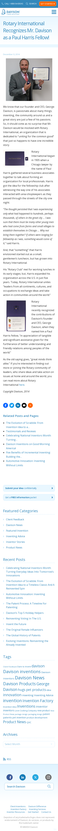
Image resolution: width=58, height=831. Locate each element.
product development (37, 717)
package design (21, 714)
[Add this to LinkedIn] (17, 405)
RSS (9, 759)
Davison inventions (22, 671)
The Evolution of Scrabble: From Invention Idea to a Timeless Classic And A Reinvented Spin (30, 584)
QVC (29, 722)
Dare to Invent (24, 666)
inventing (27, 695)
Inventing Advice (15, 536)
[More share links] (30, 405)
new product (43, 710)
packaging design (35, 714)
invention (12, 700)
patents (7, 717)
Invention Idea (10, 706)
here (21, 384)
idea (49, 690)
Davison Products (19, 684)
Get (21, 497)
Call (14, 3)
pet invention (19, 717)
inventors (8, 710)
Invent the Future (16, 624)
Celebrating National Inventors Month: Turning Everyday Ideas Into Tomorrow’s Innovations (30, 571)
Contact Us (46, 812)
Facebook (9, 777)
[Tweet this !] (11, 405)
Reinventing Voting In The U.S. (23, 618)
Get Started (47, 3)
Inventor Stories (15, 542)
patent (46, 714)
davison (38, 665)
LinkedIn (22, 777)
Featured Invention (17, 530)
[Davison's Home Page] (11, 12)
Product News (14, 547)
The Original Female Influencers (24, 629)
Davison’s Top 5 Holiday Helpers (25, 613)
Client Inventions (18, 806)
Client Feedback (15, 519)
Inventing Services (37, 809)
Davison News (14, 525)
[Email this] (24, 405)
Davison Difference (37, 806)
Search (33, 3)
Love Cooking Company (26, 710)
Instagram (48, 777)
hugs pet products (32, 689)
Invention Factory (38, 700)
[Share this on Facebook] (5, 405)
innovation (12, 694)
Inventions (26, 706)
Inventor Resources (16, 812)
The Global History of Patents (23, 635)
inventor (42, 706)
